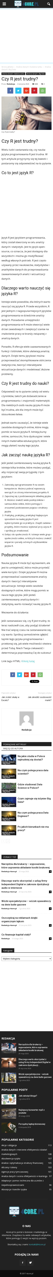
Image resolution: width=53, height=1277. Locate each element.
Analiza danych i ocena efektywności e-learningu (24, 1176)
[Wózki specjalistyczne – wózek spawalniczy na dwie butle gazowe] (8, 1078)
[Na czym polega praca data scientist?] (8, 774)
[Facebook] (22, 1263)
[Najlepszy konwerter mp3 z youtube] (8, 1113)
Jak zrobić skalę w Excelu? (10, 699)
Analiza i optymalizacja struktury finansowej (22, 1163)
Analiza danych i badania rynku (13, 74)
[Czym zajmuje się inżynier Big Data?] (8, 802)
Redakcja (11, 84)
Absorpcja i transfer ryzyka (14, 1189)
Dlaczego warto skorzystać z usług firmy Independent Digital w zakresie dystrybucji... (34, 1062)
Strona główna (7, 67)
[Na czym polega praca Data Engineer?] (8, 816)
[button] (49, 4)
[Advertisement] (26, 35)
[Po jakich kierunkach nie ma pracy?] (8, 830)
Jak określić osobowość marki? (40, 699)
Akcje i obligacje (9, 1145)
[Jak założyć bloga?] (8, 1099)
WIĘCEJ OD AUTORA (13, 748)
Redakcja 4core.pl (9, 871)
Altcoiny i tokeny (9, 1167)
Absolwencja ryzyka (10, 1158)
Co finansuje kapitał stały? (16, 934)
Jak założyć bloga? (28, 1096)
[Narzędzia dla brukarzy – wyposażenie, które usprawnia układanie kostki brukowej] (8, 1048)
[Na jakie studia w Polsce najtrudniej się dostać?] (8, 760)
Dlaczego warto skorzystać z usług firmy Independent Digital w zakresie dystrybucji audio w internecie (25, 884)
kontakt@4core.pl (37, 1244)
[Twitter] (30, 1263)
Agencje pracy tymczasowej (14, 1171)
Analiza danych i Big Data (36, 74)
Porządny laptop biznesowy (32, 1124)
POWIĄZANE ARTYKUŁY (14, 744)
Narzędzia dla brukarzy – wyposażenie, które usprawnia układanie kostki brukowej (33, 1047)
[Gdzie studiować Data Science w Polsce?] (8, 788)
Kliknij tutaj (28, 661)
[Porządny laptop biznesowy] (8, 1128)
